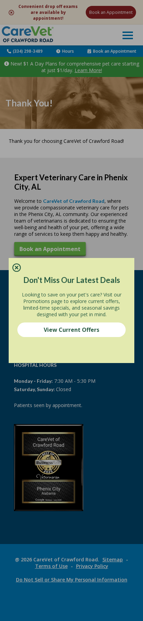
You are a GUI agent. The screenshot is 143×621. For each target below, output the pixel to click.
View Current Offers (71, 330)
